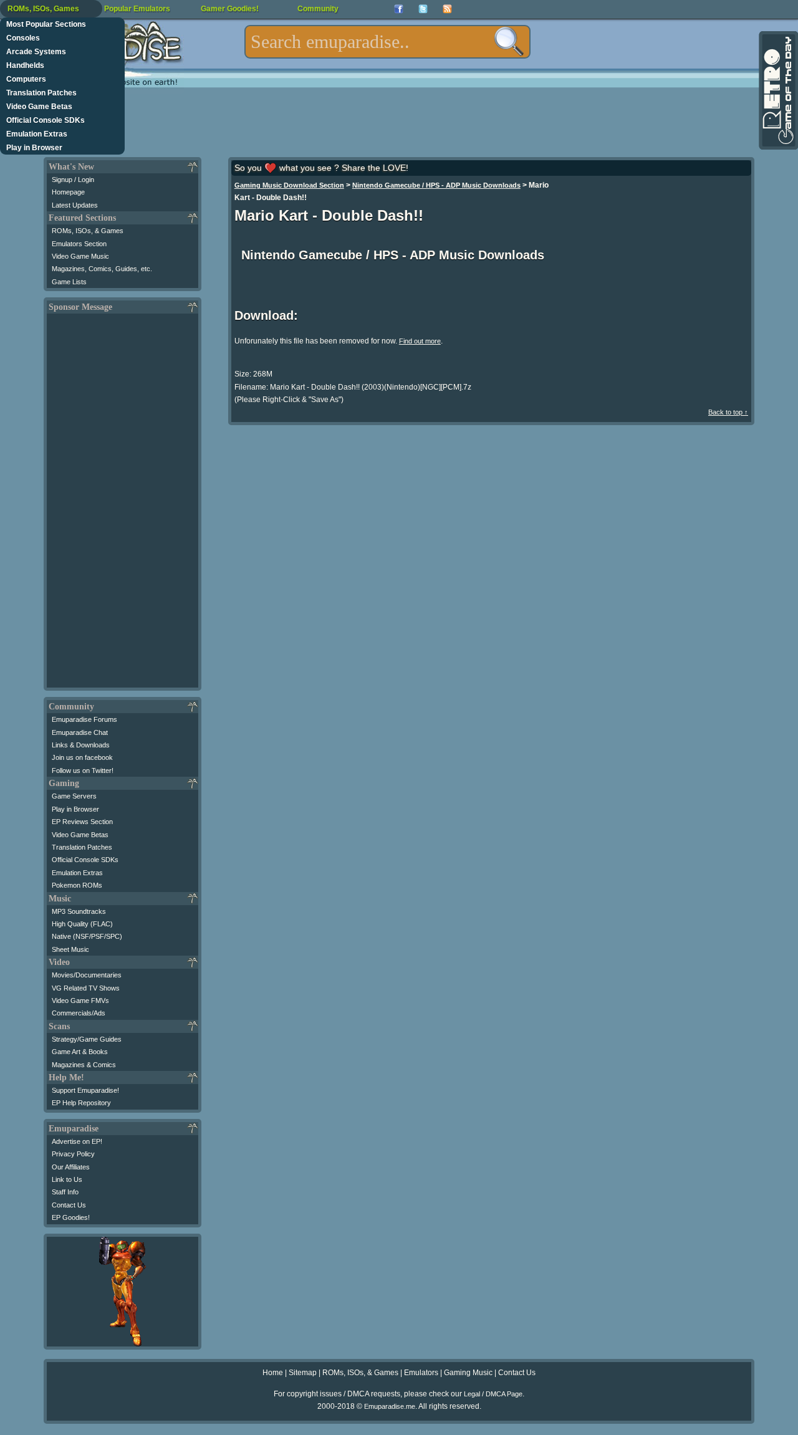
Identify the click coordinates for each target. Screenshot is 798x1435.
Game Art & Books (80, 1051)
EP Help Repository (81, 1102)
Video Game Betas (39, 106)
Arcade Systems (36, 51)
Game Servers (74, 796)
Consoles (23, 38)
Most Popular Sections (46, 24)
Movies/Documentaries (87, 975)
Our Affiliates (71, 1167)
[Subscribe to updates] (447, 9)
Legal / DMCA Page (493, 1394)
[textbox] (387, 42)
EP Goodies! (71, 1217)
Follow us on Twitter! (82, 770)
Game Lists (69, 282)
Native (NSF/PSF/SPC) (87, 936)
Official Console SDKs (45, 120)
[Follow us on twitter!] (423, 9)
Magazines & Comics (84, 1064)
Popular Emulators (137, 8)
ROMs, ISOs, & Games (87, 230)
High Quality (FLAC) (82, 924)
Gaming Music (468, 1372)
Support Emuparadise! (85, 1090)
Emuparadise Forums (84, 719)
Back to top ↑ (728, 412)
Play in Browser (34, 147)
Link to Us (67, 1179)
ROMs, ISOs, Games (43, 8)
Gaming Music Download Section (289, 185)
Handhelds (25, 65)
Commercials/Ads (78, 1013)
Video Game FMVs (80, 1000)
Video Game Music (80, 256)
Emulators (421, 1372)
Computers (26, 79)
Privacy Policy (73, 1154)
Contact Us (69, 1205)
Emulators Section (79, 243)
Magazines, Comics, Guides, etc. (102, 268)
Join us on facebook (82, 757)
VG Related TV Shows (86, 988)
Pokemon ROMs (77, 885)
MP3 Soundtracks (79, 911)
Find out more (420, 341)
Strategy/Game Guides (87, 1039)
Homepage (68, 192)
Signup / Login (73, 179)
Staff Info (65, 1192)
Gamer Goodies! (230, 8)
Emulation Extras (36, 134)
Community (318, 8)
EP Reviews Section (82, 821)
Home (272, 1372)
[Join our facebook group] (399, 9)
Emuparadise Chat (80, 732)
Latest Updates (75, 205)
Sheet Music (70, 949)
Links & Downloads (81, 745)
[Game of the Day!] (777, 90)
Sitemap (303, 1372)
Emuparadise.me (389, 1406)
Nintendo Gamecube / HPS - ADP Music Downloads (436, 185)
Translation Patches (41, 93)
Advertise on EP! (77, 1141)
